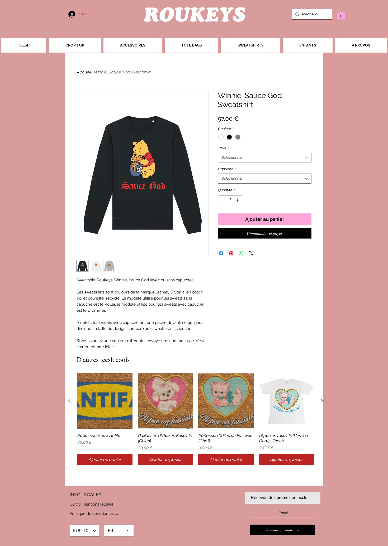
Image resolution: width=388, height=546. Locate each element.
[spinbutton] (230, 200)
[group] (195, 419)
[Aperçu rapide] (105, 401)
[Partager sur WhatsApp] (241, 253)
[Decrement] (222, 200)
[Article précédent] (69, 401)
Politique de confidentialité (94, 513)
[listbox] (85, 530)
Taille (223, 148)
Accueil (84, 72)
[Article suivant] (322, 401)
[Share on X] (251, 253)
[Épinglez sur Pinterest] (231, 253)
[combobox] (264, 158)
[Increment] (238, 200)
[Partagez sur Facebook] (221, 253)
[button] (341, 14)
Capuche (226, 169)
